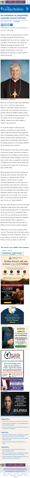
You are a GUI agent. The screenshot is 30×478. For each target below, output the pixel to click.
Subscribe (12, 475)
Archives (16, 473)
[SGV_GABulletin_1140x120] (15, 3)
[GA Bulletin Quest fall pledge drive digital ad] (12, 377)
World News (4, 432)
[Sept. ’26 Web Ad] (12, 323)
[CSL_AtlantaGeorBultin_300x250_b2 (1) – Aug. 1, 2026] (12, 304)
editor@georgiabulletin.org (10, 471)
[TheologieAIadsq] (15, 284)
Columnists (24, 473)
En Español (17, 21)
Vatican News (5, 447)
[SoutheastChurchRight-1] (12, 390)
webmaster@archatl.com (20, 471)
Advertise (19, 475)
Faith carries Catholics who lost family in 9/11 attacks (15, 421)
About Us (10, 473)
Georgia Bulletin (11, 9)
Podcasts (5, 475)
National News (5, 419)
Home (4, 473)
